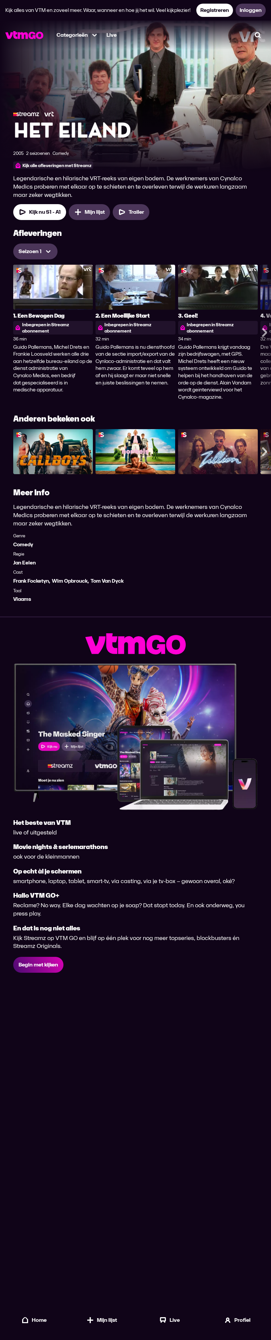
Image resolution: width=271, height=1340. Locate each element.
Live (111, 35)
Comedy (23, 544)
